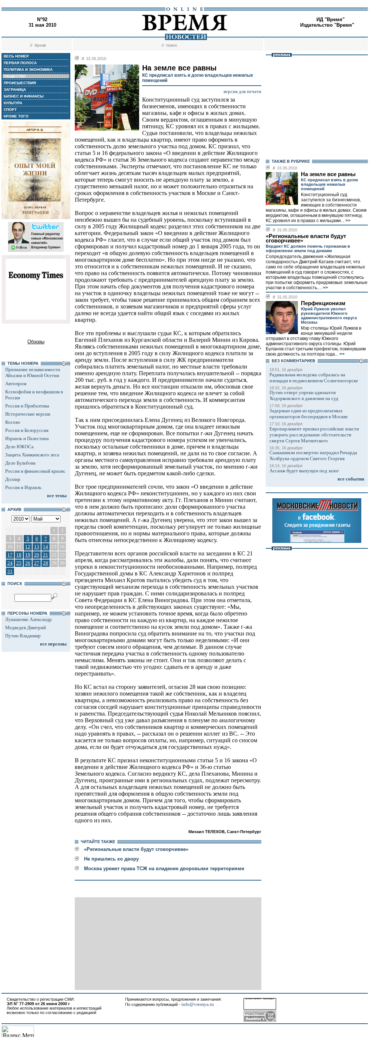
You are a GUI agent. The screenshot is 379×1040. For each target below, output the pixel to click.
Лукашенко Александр (28, 619)
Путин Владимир (23, 635)
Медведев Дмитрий (25, 627)
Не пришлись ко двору (111, 859)
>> (347, 220)
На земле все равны (328, 174)
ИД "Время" (330, 19)
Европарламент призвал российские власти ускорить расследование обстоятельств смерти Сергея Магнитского (314, 434)
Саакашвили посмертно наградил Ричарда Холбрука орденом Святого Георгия (313, 455)
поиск (171, 45)
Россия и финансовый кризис (35, 471)
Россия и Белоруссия (26, 430)
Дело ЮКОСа (19, 446)
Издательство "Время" (327, 25)
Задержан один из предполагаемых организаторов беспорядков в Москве (308, 413)
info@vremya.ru (197, 1004)
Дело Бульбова (20, 463)
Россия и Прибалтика (27, 406)
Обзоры (35, 341)
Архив (40, 45)
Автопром (15, 383)
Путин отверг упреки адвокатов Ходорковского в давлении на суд (303, 395)
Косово (12, 422)
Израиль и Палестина (27, 438)
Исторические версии (27, 414)
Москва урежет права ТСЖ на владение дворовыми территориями (164, 868)
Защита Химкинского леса (32, 455)
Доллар (12, 479)
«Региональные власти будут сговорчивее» (136, 849)
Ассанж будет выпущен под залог (304, 470)
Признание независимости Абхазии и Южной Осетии (32, 372)
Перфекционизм (323, 303)
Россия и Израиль (23, 487)
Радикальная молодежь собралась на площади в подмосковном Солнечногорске (313, 377)
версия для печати (242, 91)
